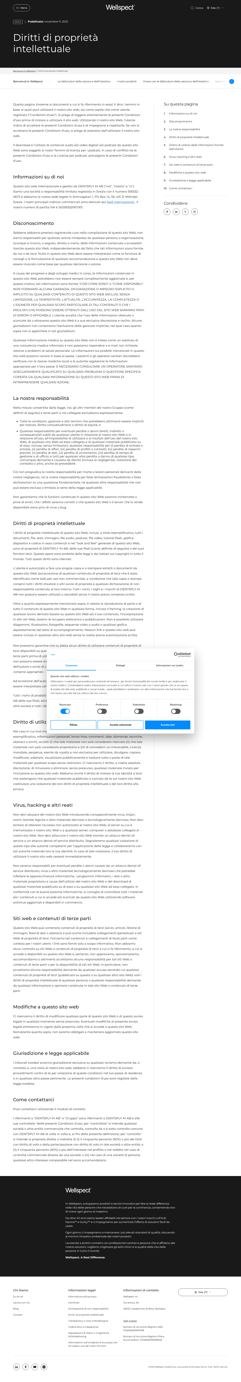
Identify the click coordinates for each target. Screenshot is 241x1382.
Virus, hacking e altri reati (185, 156)
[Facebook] (167, 211)
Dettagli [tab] (120, 665)
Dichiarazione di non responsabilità (88, 1308)
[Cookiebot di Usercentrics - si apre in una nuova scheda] (176, 654)
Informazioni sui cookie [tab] (169, 665)
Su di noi (18, 1296)
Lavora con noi (21, 1302)
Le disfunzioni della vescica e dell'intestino (84, 81)
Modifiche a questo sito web (187, 172)
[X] (185, 211)
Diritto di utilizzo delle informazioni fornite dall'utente (196, 147)
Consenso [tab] (71, 665)
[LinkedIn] (176, 211)
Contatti (18, 1314)
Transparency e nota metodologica (88, 1320)
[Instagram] (44, 1367)
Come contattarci (180, 188)
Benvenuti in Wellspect (28, 82)
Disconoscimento (180, 121)
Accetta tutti (168, 725)
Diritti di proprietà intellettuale (189, 137)
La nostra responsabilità (184, 129)
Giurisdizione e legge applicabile (190, 180)
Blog (16, 1308)
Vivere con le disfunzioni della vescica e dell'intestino (176, 81)
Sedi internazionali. (121, 202)
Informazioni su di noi (183, 113)
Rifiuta (73, 725)
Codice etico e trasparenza (83, 1326)
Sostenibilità (223, 81)
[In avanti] (231, 81)
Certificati (74, 1302)
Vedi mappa (130, 1320)
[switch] (102, 711)
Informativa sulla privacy (82, 1296)
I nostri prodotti (127, 81)
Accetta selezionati (120, 725)
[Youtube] (34, 1367)
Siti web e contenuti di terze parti (191, 164)
